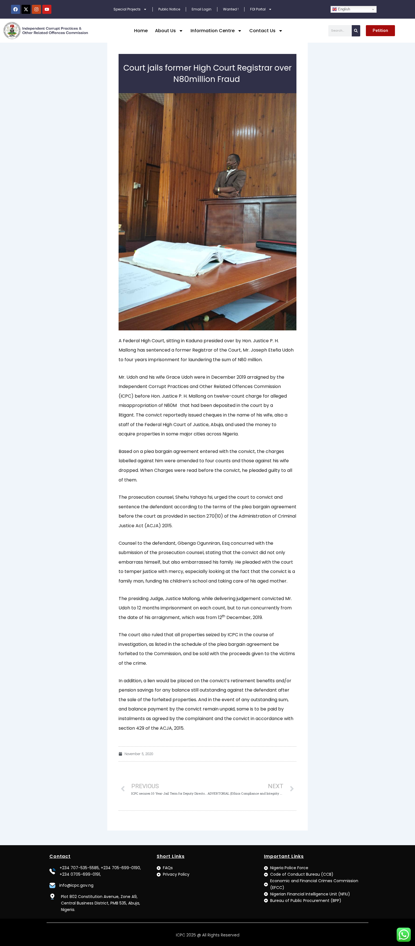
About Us (165, 30)
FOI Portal (258, 9)
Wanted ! (231, 9)
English (343, 9)
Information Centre (213, 30)
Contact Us (262, 30)
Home (141, 30)
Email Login (201, 9)
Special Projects (127, 9)
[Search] (356, 30)
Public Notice (169, 9)
